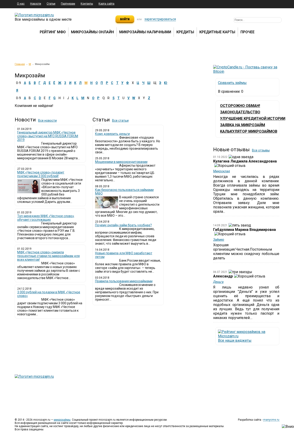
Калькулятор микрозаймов (248, 131)
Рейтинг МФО (53, 32)
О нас (21, 3)
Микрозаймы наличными (145, 32)
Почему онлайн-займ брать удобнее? (123, 225)
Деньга (218, 282)
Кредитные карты (217, 32)
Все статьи (120, 120)
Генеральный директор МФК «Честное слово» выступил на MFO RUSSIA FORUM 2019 (47, 136)
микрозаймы (62, 419)
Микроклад (221, 171)
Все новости (47, 120)
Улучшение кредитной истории (252, 118)
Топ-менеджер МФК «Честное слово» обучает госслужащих (45, 217)
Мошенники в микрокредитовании (121, 162)
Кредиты (185, 32)
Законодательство (240, 112)
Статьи (51, 3)
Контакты (87, 3)
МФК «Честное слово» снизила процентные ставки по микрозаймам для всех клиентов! (48, 255)
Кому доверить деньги (112, 134)
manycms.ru (271, 419)
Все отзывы (261, 150)
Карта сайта (106, 3)
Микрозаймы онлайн (92, 32)
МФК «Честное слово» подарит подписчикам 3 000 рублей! (40, 174)
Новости (35, 3)
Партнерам (68, 3)
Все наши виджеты (235, 340)
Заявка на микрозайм (242, 125)
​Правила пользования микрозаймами (124, 281)
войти (125, 19)
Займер (218, 239)
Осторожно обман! (240, 106)
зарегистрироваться (160, 19)
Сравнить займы (232, 83)
